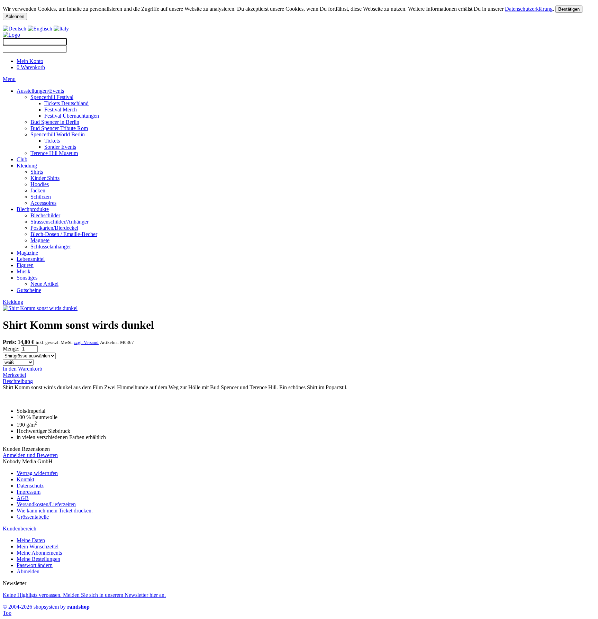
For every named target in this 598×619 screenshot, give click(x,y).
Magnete (39, 240)
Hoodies (39, 184)
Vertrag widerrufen (37, 473)
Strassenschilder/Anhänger (59, 222)
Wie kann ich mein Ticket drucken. (55, 510)
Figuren (25, 265)
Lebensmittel (31, 259)
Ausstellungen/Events (40, 91)
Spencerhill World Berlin (57, 134)
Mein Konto (30, 61)
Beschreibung (18, 381)
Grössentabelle (33, 517)
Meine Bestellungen (38, 559)
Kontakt (25, 479)
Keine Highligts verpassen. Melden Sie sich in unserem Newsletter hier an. (84, 595)
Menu (9, 79)
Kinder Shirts (45, 178)
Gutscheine (29, 290)
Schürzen (40, 197)
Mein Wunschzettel (37, 546)
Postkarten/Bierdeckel (54, 228)
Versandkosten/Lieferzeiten (46, 504)
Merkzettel (14, 375)
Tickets (52, 141)
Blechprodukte (33, 209)
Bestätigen (569, 9)
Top (7, 613)
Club (22, 159)
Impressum (28, 492)
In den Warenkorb (22, 369)
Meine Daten (31, 540)
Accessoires (43, 203)
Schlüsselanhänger (50, 246)
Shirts (36, 172)
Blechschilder (45, 215)
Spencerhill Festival (51, 97)
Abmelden (28, 571)
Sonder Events (60, 147)
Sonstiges (27, 278)
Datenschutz (30, 486)
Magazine (27, 253)
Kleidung (27, 166)
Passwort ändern (35, 565)
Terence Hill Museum (54, 153)
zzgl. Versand (86, 342)
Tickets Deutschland (66, 103)
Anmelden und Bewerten (30, 455)
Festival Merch (60, 109)
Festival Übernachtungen (71, 116)
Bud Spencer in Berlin (54, 122)
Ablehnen (15, 16)
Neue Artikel (44, 284)
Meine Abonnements (39, 553)
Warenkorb (31, 67)
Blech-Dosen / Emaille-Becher (63, 234)
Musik (23, 271)
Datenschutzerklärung (529, 9)
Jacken (37, 190)
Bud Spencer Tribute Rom (59, 128)
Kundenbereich (19, 528)
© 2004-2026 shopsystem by (46, 607)
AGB (23, 498)
